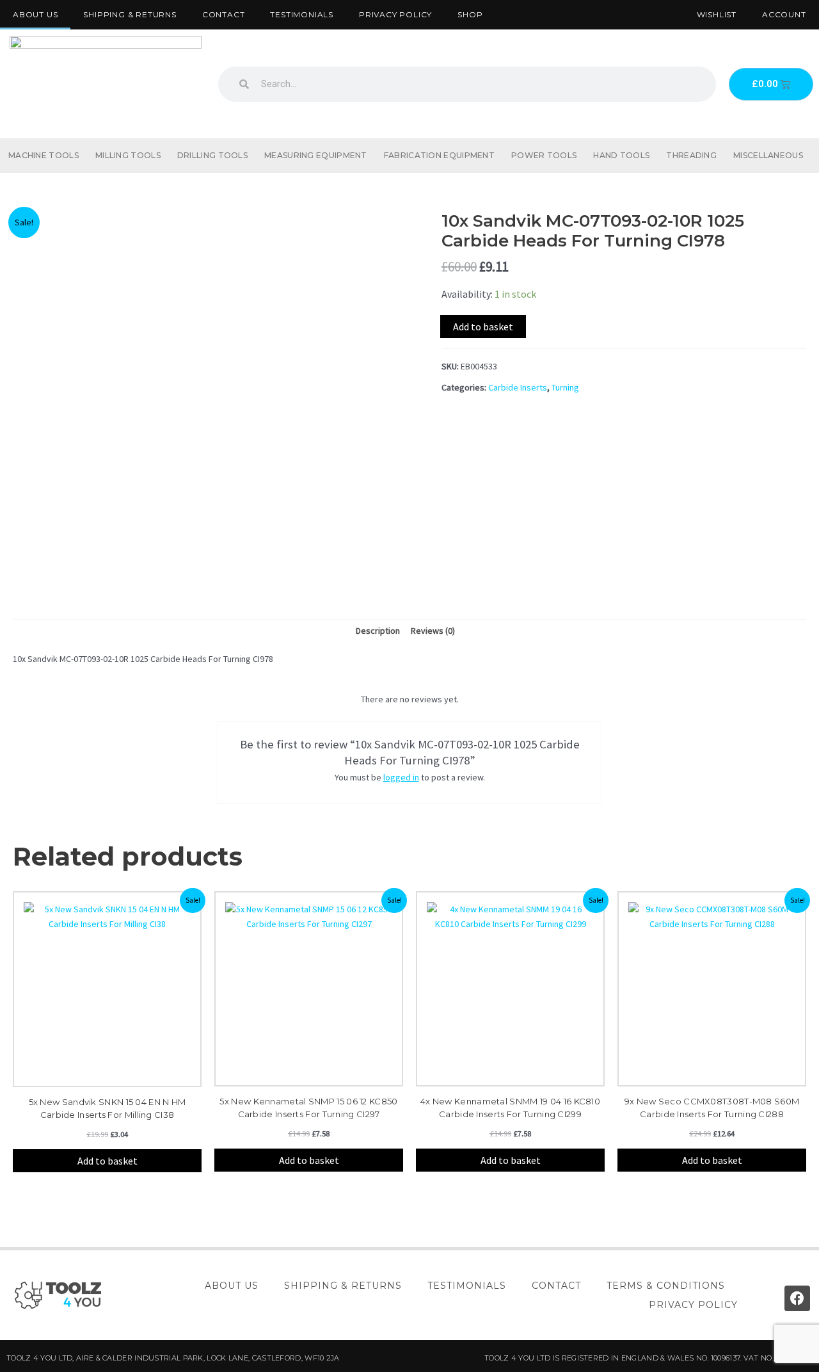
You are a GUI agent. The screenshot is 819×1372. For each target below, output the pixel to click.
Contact (223, 14)
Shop (469, 14)
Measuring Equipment (315, 155)
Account (784, 14)
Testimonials (301, 14)
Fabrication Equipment (439, 155)
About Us (35, 14)
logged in (401, 777)
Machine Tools (43, 155)
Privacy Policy (395, 14)
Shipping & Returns (129, 14)
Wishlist (716, 14)
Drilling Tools (212, 155)
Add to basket (483, 326)
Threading (691, 155)
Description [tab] (378, 630)
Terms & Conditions (666, 1285)
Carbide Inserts (517, 387)
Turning (565, 387)
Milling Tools (128, 155)
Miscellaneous (768, 155)
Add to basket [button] (107, 1160)
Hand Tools (621, 155)
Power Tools (543, 155)
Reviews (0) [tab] (433, 630)
